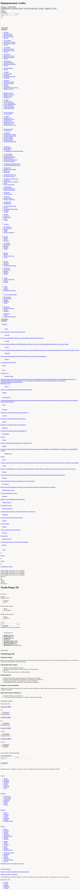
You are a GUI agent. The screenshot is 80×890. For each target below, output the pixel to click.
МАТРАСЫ (7, 146)
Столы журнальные (9, 102)
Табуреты (6, 224)
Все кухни (6, 216)
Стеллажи (6, 86)
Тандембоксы (15, 382)
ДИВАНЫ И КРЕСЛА (10, 174)
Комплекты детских (9, 56)
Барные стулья (7, 118)
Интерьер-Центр (28, 400)
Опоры (70, 379)
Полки (5, 183)
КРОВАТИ (7, 133)
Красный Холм (42, 400)
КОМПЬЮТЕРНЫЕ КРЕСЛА (12, 164)
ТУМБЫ (6, 72)
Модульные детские (9, 57)
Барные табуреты (8, 155)
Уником (8, 401)
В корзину (5, 626)
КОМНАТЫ (4, 29)
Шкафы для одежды (9, 94)
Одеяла (6, 207)
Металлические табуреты (10, 159)
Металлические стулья (10, 125)
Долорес (22, 400)
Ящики (2, 456)
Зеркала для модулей (9, 199)
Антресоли (7, 180)
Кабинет (7, 359)
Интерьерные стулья (9, 122)
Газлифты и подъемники (33, 379)
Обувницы (6, 75)
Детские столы (8, 101)
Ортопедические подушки (11, 209)
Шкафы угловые (8, 96)
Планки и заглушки (14, 380)
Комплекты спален (9, 49)
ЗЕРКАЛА (7, 196)
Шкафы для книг (8, 93)
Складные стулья (8, 129)
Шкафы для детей (8, 89)
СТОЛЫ (6, 100)
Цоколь (21, 382)
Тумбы (5, 231)
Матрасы (6, 247)
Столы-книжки (8, 114)
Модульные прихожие (10, 64)
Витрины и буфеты (9, 82)
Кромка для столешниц (58, 379)
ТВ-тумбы (6, 78)
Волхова (14, 400)
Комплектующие (8, 35)
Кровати (6, 246)
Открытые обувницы (9, 190)
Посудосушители (42, 380)
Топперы (6, 212)
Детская (7, 347)
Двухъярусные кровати (10, 136)
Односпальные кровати (10, 141)
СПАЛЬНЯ (7, 47)
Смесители (57, 380)
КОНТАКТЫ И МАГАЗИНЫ (31, 8)
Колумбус (3, 7)
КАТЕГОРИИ (5, 28)
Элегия (12, 401)
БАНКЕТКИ (7, 202)
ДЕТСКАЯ (7, 54)
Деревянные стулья (9, 119)
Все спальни (7, 245)
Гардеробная (5, 434)
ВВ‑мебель (9, 400)
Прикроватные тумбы (9, 76)
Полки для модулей (9, 184)
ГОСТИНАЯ (7, 40)
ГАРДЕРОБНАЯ (8, 68)
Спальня (7, 341)
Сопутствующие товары (10, 294)
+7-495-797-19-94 (11, 7)
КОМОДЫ (7, 192)
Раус (67, 400)
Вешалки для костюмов (10, 169)
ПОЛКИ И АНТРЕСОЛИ (11, 179)
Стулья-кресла (7, 130)
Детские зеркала (8, 198)
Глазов (18, 400)
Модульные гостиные (9, 43)
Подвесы (35, 380)
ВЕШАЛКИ (7, 168)
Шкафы (6, 229)
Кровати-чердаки (8, 140)
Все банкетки (7, 203)
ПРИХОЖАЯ (7, 61)
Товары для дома (6, 539)
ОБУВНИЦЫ (7, 187)
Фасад (3, 405)
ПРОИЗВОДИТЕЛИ (5, 8)
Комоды (6, 236)
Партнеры (6, 785)
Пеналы (6, 84)
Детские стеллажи (8, 83)
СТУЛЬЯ (6, 116)
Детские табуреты (8, 158)
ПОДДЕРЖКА (48, 8)
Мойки (66, 379)
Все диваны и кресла (9, 176)
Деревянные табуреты (9, 157)
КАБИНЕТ (7, 313)
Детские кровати (8, 137)
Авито (4, 549)
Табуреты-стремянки (9, 161)
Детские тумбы (8, 73)
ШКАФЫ (6, 80)
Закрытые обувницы (9, 188)
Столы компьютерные (10, 104)
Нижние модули (13, 389)
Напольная (7, 172)
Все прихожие (7, 298)
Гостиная (7, 335)
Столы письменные (9, 107)
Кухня (6, 329)
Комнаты (4, 324)
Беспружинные (8, 148)
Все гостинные (8, 228)
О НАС (54, 8)
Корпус (4, 365)
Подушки (6, 210)
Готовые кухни (8, 33)
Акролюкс (3, 400)
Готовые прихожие (9, 62)
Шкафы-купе (7, 97)
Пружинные (7, 149)
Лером (51, 400)
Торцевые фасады (27, 389)
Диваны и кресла (6, 502)
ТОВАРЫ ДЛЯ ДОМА (10, 206)
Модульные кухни (9, 36)
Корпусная (6, 170)
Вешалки (6, 264)
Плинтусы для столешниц (26, 380)
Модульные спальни (9, 50)
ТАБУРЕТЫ (9, 154)
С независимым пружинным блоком (13, 151)
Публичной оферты (65, 769)
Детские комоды (8, 194)
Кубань (48, 400)
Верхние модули (5, 389)
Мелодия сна (56, 400)
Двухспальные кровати (10, 134)
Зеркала (6, 238)
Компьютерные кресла (10, 290)
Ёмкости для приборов (46, 379)
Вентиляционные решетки (8, 379)
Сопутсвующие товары (10, 265)
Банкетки (6, 240)
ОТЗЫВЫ (41, 8)
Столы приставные (9, 108)
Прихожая (7, 353)
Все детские (7, 269)
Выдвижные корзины (20, 379)
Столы (5, 218)
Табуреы (6, 289)
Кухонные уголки (8, 123)
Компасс (35, 400)
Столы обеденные (8, 105)
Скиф (73, 400)
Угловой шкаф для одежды (11, 87)
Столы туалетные (8, 112)
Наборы (4, 392)
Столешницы (8, 382)
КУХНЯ (6, 32)
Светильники (50, 380)
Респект (70, 400)
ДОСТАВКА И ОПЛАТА (17, 8)
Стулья (5, 220)
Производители (6, 397)
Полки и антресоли (9, 232)
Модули (6, 38)
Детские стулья (8, 120)
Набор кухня (7, 217)
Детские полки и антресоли (11, 181)
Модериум (63, 400)
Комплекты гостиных (9, 42)
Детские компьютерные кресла (12, 165)
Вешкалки (6, 301)
